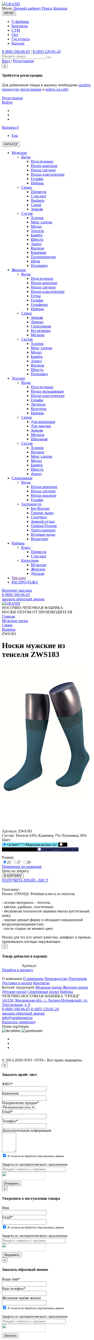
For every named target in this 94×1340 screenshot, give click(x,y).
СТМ (16, 30)
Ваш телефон (14, 1288)
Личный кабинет (27, 8)
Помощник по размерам (21, 866)
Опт (15, 35)
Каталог (18, 43)
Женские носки (75, 987)
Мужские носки (48, 987)
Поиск (47, 8)
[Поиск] (49, 57)
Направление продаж (20, 1103)
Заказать (10, 1335)
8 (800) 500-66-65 (16, 51)
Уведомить (12, 1255)
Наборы (66, 992)
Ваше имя (11, 1279)
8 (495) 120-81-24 (47, 51)
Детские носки (14, 992)
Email (7, 1112)
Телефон (10, 1121)
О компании (33, 979)
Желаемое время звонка (21, 1298)
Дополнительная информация (26, 1130)
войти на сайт (57, 89)
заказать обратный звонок (23, 599)
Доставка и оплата (17, 983)
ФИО (7, 1084)
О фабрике (20, 22)
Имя (5, 1208)
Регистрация (12, 98)
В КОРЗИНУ (13, 876)
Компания (10, 1093)
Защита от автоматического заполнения (34, 1164)
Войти (7, 102)
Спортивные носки (43, 992)
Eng (15, 136)
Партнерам (78, 979)
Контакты (20, 26)
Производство (56, 979)
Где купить (21, 39)
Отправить (11, 1183)
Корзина (60, 8)
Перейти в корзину (17, 970)
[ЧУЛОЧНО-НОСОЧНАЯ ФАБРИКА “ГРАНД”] (11, 4)
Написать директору (19, 1022)
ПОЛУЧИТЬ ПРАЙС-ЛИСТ (25, 880)
